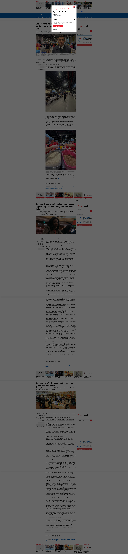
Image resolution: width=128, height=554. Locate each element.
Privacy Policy (55, 29)
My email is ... (55, 14)
